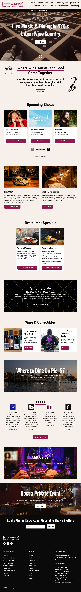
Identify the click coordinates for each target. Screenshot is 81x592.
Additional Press (40, 437)
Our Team (31, 558)
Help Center (6, 555)
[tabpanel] (40, 36)
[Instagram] (8, 543)
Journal (46, 2)
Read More (12, 429)
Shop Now (28, 347)
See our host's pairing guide (30, 342)
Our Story (52, 2)
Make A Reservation (12, 206)
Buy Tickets (40, 42)
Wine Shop (33, 2)
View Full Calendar (40, 156)
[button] (37, 6)
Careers (31, 578)
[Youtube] (11, 543)
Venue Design (33, 565)
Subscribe (51, 526)
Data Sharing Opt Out (9, 570)
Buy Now (65, 348)
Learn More (47, 206)
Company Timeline (34, 570)
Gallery (31, 576)
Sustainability (33, 560)
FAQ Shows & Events (9, 558)
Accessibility (6, 573)
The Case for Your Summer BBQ (52, 258)
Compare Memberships (40, 304)
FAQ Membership (8, 563)
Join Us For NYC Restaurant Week (40, 10)
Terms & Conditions (8, 565)
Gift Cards (40, 2)
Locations (58, 2)
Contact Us (6, 576)
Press (30, 573)
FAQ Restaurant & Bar (9, 560)
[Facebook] (4, 543)
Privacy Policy (7, 568)
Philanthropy (32, 563)
